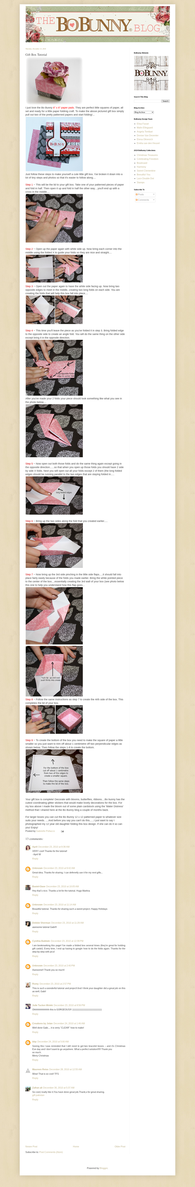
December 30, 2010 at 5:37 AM (58, 1088)
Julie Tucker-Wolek (42, 1005)
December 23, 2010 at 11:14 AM (60, 904)
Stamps (140, 182)
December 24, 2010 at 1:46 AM (69, 1023)
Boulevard (142, 163)
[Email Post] (62, 831)
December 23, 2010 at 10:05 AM (62, 886)
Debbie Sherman (41, 923)
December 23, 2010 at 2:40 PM (59, 965)
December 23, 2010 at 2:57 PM (55, 984)
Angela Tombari (145, 131)
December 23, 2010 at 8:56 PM (69, 1005)
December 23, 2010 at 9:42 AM (59, 868)
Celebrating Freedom (147, 159)
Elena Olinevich (145, 139)
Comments (143, 200)
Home (76, 1146)
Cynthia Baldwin (41, 941)
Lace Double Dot (145, 178)
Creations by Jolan (42, 1023)
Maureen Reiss (40, 1069)
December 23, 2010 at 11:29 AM (67, 923)
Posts (140, 194)
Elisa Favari (143, 124)
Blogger (103, 1168)
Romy (35, 984)
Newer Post (31, 1146)
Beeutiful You (143, 174)
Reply (35, 858)
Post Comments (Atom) (51, 1152)
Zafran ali (37, 1088)
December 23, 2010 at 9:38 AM (54, 847)
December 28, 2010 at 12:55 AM (65, 1069)
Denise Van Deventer (147, 135)
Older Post (120, 1146)
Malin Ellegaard (145, 127)
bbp (34, 1041)
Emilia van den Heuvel (148, 143)
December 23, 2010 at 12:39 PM (67, 941)
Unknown (37, 868)
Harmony (141, 167)
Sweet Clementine (146, 170)
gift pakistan (38, 1095)
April (34, 847)
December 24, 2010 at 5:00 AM (53, 1041)
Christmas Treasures (147, 155)
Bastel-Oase (38, 886)
